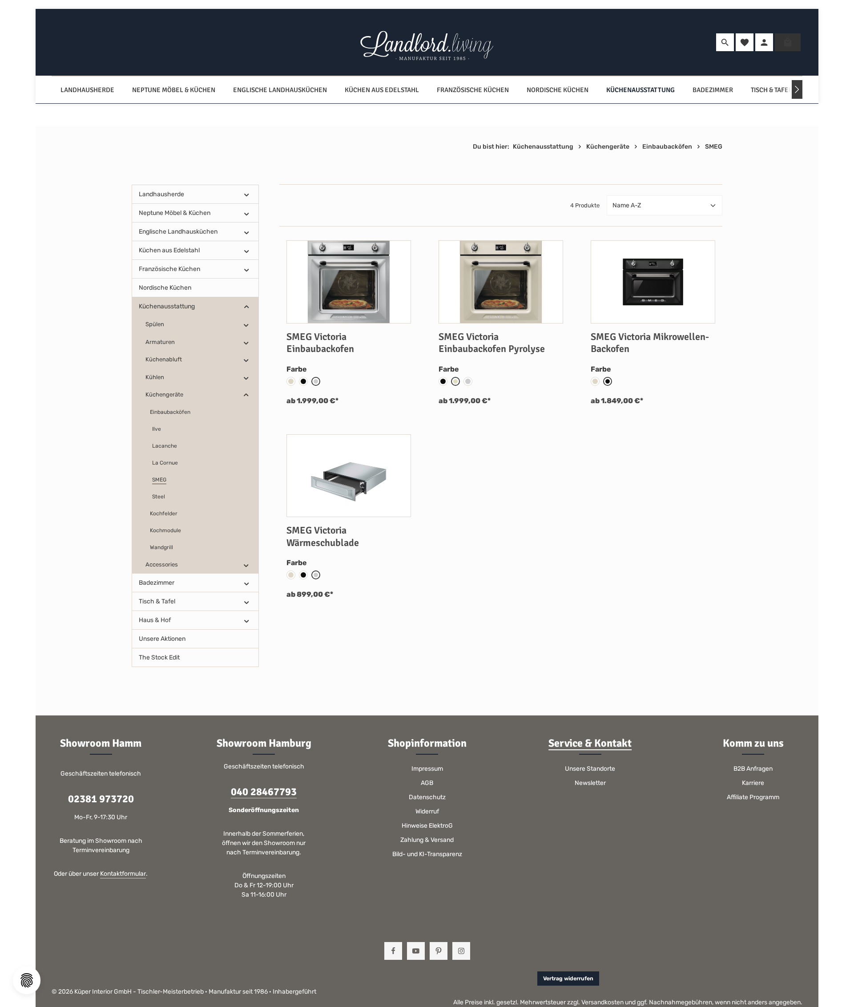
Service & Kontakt (590, 743)
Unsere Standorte (590, 768)
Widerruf (427, 811)
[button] (246, 194)
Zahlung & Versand (427, 840)
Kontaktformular (123, 874)
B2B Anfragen (753, 768)
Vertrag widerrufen (568, 978)
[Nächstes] (797, 89)
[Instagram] (461, 951)
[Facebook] (393, 951)
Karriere (753, 783)
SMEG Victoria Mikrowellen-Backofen (650, 343)
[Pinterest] (438, 951)
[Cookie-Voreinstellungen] (26, 980)
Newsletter (590, 783)
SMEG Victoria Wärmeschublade (322, 536)
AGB (427, 783)
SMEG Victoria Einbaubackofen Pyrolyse (492, 343)
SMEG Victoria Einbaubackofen (320, 343)
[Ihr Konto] (764, 42)
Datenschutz (427, 797)
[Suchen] (725, 42)
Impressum (427, 768)
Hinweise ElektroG (427, 825)
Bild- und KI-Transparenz (427, 854)
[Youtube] (416, 951)
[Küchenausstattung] (640, 90)
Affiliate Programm (753, 797)
